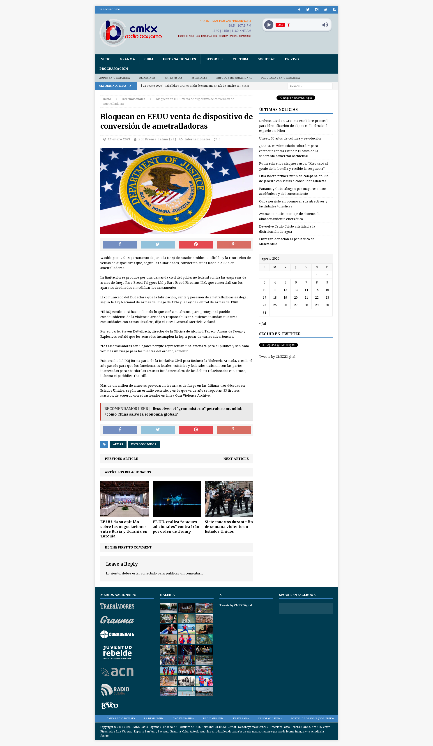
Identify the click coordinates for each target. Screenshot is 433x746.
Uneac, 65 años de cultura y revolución (290, 138)
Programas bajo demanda (280, 77)
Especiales (199, 77)
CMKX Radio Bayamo (121, 718)
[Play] (268, 25)
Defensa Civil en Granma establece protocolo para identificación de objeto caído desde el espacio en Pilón (294, 126)
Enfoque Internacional (234, 77)
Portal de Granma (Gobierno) (312, 718)
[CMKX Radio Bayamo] (133, 33)
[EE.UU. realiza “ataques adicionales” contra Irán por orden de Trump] (177, 515)
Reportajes (147, 77)
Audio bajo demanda (114, 77)
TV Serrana (241, 718)
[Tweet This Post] (158, 245)
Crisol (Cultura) (270, 718)
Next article (236, 458)
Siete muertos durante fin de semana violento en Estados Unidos (229, 527)
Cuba (149, 59)
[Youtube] (325, 10)
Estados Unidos (143, 444)
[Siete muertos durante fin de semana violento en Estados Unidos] (229, 515)
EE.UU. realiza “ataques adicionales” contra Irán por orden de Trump (176, 527)
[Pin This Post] (196, 245)
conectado (149, 573)
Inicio (105, 59)
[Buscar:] (310, 86)
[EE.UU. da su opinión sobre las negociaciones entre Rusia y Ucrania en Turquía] (124, 515)
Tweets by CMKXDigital (277, 356)
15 (317, 290)
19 (285, 297)
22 (317, 297)
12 (285, 290)
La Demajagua (154, 718)
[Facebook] (299, 10)
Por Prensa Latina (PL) (157, 139)
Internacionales (179, 59)
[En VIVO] (334, 10)
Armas (118, 444)
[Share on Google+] (234, 245)
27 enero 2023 (119, 139)
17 (264, 297)
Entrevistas (173, 77)
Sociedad (267, 59)
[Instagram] (317, 10)
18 (275, 297)
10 (264, 290)
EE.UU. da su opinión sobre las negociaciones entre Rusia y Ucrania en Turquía (123, 529)
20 (296, 297)
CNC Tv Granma (183, 718)
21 (306, 297)
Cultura (241, 59)
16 (327, 290)
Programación (113, 68)
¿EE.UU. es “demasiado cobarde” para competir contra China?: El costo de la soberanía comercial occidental (288, 151)
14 (306, 290)
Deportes (214, 59)
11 (275, 290)
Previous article (121, 458)
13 (296, 290)
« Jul (262, 323)
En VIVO (292, 59)
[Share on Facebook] (120, 245)
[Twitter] (308, 10)
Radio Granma (213, 718)
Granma (127, 59)
